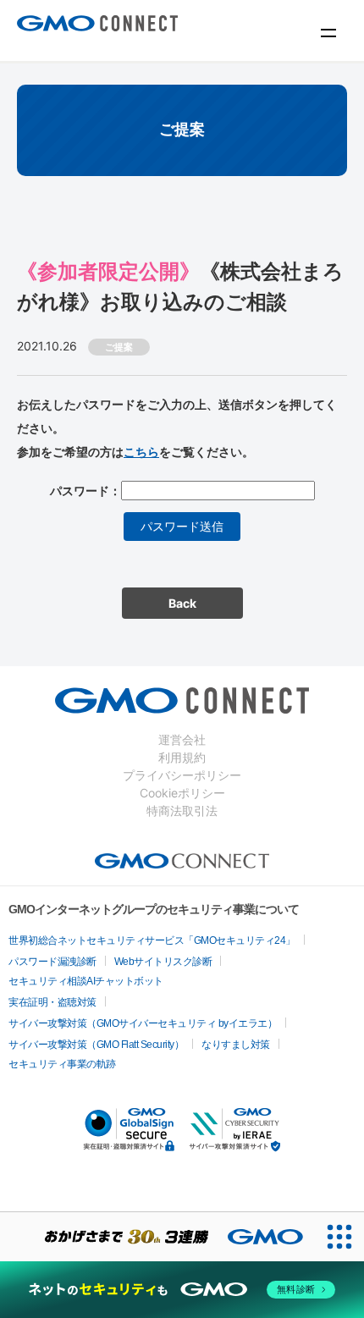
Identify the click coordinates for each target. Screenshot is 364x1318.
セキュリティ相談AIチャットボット (85, 981)
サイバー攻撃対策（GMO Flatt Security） (96, 1045)
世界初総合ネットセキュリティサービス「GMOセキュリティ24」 (151, 940)
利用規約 (182, 757)
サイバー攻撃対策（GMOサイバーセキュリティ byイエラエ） (142, 1023)
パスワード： (85, 490)
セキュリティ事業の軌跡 (62, 1064)
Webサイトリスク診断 (163, 962)
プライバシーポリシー (182, 775)
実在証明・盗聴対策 (52, 1002)
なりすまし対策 (235, 1045)
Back (182, 603)
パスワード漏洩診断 (52, 962)
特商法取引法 (182, 810)
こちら (141, 451)
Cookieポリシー (182, 793)
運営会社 (182, 739)
